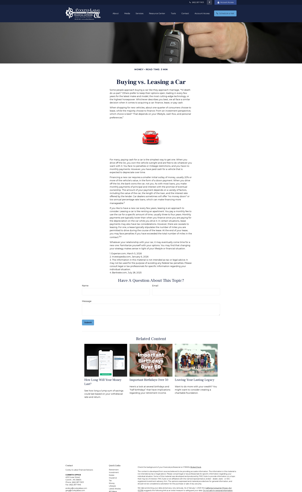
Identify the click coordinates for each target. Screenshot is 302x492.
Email (155, 285)
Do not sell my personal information (218, 490)
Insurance (113, 478)
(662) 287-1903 (198, 2)
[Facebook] (209, 2)
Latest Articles (115, 489)
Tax (110, 481)
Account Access (227, 2)
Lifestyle (112, 486)
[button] (116, 13)
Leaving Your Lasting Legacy (194, 380)
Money (112, 483)
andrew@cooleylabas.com (76, 488)
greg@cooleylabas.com (75, 490)
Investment (114, 472)
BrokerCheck (195, 467)
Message (86, 301)
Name (85, 285)
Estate (111, 475)
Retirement (114, 470)
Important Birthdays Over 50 (149, 380)
